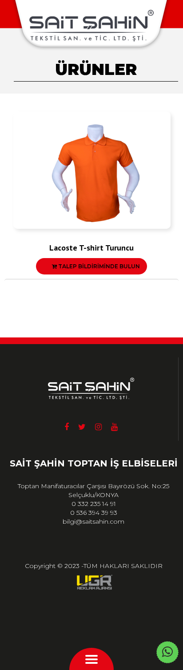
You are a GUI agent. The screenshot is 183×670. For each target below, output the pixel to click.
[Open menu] (91, 660)
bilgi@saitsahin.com (93, 521)
